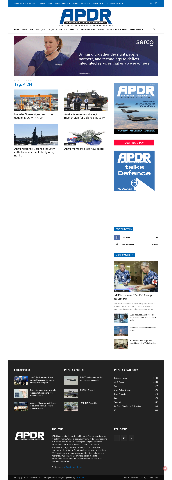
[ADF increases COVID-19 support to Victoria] (136, 276)
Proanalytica (80, 477)
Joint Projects (49, 29)
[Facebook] (147, 3)
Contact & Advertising (114, 3)
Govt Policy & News (117, 29)
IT (77, 29)
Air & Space (27, 29)
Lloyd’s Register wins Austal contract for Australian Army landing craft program (42, 380)
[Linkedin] (151, 3)
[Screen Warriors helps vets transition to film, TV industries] (121, 344)
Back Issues (86, 3)
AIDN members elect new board (84, 148)
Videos (75, 3)
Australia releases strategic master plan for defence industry (84, 116)
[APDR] (86, 16)
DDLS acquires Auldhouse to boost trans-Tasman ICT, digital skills (143, 317)
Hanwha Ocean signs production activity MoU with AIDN (34, 116)
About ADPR (153, 477)
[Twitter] (156, 3)
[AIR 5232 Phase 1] (71, 393)
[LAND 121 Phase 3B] (71, 406)
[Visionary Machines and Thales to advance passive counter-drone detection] (21, 406)
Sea (37, 29)
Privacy (143, 477)
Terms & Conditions (130, 477)
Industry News (20, 110)
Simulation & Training (92, 29)
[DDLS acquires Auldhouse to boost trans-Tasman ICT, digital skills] (121, 318)
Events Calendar (61, 3)
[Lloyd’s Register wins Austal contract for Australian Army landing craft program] (21, 380)
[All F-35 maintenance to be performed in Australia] (71, 380)
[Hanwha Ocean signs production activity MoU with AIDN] (36, 100)
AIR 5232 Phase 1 (87, 390)
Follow (154, 244)
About (49, 3)
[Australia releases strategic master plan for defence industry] (86, 100)
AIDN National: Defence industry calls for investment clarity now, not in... (34, 152)
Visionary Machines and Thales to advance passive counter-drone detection (43, 406)
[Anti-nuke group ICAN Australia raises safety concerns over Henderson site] (21, 393)
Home (42, 3)
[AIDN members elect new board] (86, 134)
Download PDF (134, 142)
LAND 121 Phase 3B (88, 403)
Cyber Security (66, 29)
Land (16, 29)
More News (135, 29)
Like (156, 237)
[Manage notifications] (165, 468)
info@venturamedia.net (72, 467)
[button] (154, 29)
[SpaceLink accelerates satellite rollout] (121, 331)
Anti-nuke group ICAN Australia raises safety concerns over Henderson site (43, 393)
